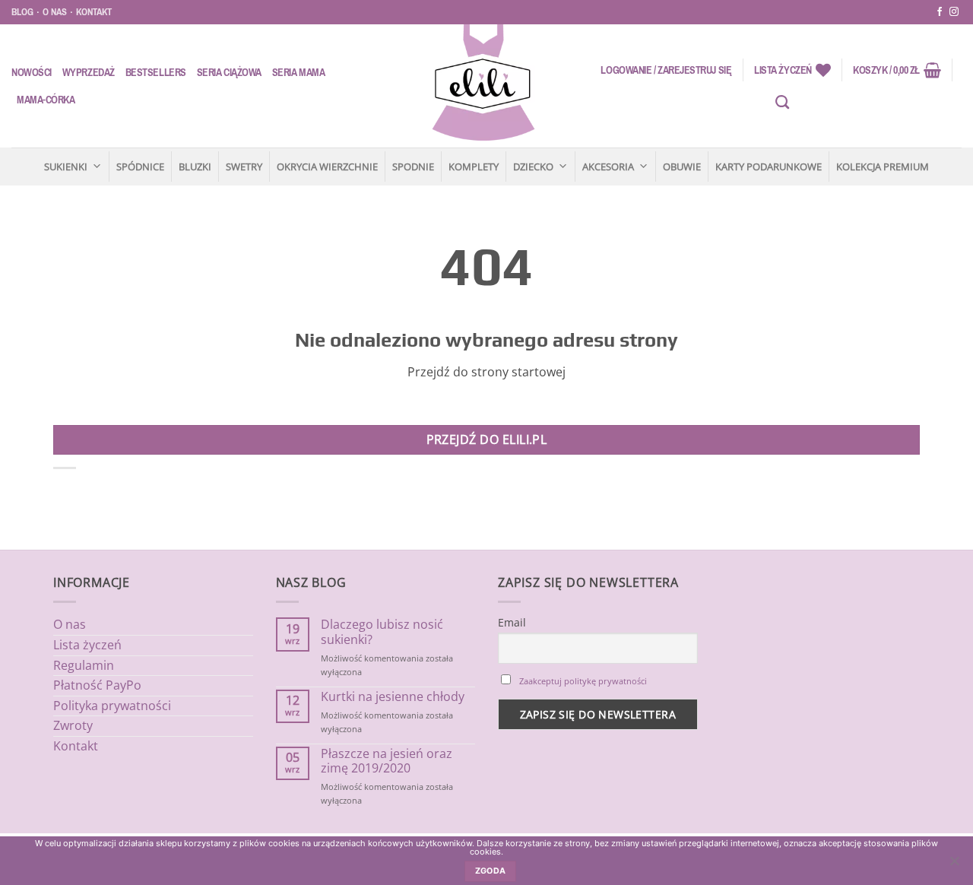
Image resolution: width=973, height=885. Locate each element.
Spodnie (413, 166)
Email (512, 622)
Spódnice (140, 166)
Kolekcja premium (882, 166)
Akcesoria (608, 166)
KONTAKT (94, 12)
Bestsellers (155, 72)
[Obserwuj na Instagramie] (954, 12)
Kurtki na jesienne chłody (392, 697)
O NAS (55, 12)
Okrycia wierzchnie (327, 166)
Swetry (244, 166)
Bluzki (195, 166)
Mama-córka (45, 99)
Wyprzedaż (88, 72)
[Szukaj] (782, 103)
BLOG (22, 12)
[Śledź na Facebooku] (939, 12)
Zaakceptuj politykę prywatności (583, 681)
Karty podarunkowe (768, 166)
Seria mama (298, 72)
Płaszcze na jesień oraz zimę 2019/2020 (386, 761)
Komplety (473, 166)
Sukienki (65, 166)
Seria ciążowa (229, 72)
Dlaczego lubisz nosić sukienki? (382, 631)
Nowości (31, 72)
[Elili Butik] (482, 86)
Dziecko (533, 166)
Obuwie (682, 166)
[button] (666, 70)
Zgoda (490, 871)
